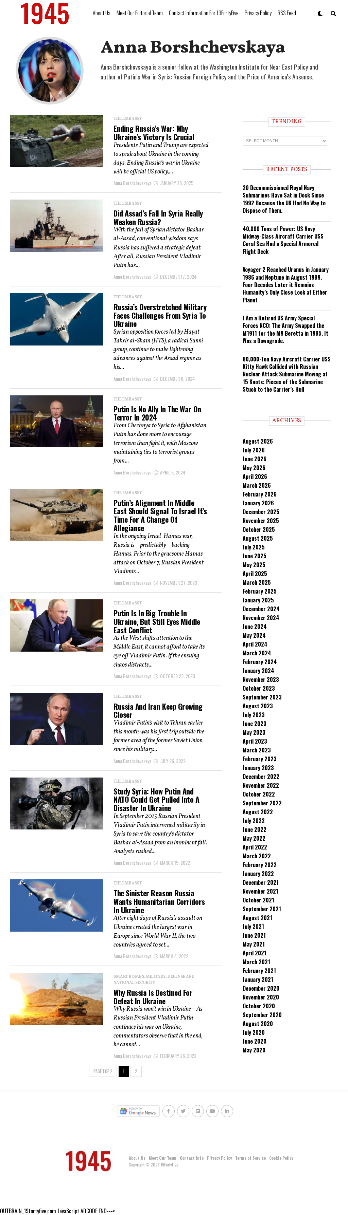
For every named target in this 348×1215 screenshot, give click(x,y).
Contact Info (192, 1158)
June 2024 (255, 626)
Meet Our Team (162, 1158)
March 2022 (257, 856)
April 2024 (255, 644)
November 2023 (261, 679)
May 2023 (254, 732)
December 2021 (261, 882)
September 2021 (262, 909)
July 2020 (254, 1032)
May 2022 (254, 838)
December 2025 (261, 512)
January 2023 (258, 768)
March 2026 (257, 485)
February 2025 (260, 591)
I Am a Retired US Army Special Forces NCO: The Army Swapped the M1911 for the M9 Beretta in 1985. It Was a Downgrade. (285, 329)
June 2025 (254, 556)
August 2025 (258, 538)
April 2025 (255, 573)
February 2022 (260, 865)
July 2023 (254, 715)
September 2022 (262, 803)
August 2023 (258, 706)
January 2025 (258, 600)
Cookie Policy (281, 1158)
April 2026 (255, 476)
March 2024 (257, 653)
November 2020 (261, 997)
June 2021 (254, 935)
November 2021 (260, 891)
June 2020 (254, 1041)
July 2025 (254, 547)
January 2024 (258, 671)
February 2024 (260, 662)
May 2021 (254, 944)
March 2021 (256, 962)
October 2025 (259, 529)
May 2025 (254, 565)
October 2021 (258, 900)
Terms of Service (250, 1158)
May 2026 (254, 468)
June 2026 (254, 459)
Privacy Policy (258, 13)
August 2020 (258, 1024)
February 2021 (259, 971)
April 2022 (255, 847)
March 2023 (257, 750)
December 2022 (261, 776)
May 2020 (254, 1050)
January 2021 (258, 979)
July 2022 (254, 821)
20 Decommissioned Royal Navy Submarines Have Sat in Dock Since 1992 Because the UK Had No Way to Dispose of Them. (284, 199)
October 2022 (259, 794)
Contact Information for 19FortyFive (204, 13)
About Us (101, 13)
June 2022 (254, 829)
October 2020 (259, 1006)
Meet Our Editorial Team (140, 13)
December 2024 (261, 609)
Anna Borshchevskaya (132, 182)
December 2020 (261, 988)
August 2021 (257, 918)
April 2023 (255, 741)
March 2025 (257, 582)
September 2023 (262, 697)
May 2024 (254, 635)
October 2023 (259, 688)
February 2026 (260, 494)
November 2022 (261, 785)
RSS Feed (287, 13)
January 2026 (258, 503)
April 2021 (254, 953)
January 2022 (258, 874)
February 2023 (260, 759)
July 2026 (254, 450)
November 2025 (261, 521)
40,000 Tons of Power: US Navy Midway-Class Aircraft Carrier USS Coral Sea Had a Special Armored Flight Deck (283, 240)
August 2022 (258, 812)
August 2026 (258, 441)
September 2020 (262, 1015)
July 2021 (253, 926)
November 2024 (261, 618)
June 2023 (254, 723)
